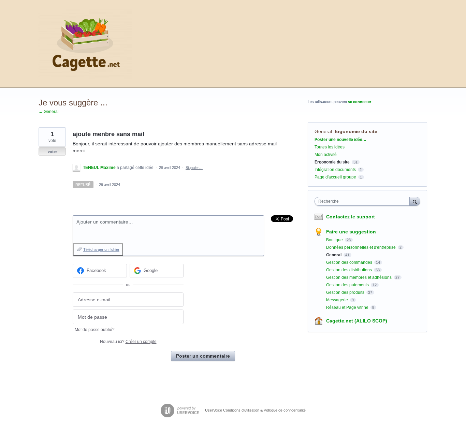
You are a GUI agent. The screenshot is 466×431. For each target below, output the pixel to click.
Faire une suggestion (351, 231)
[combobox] (364, 201)
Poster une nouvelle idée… (340, 139)
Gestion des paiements (348, 285)
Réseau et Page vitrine (347, 307)
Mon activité (326, 154)
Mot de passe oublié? (95, 329)
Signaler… (194, 168)
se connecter (359, 102)
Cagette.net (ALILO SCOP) (356, 321)
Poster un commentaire (203, 356)
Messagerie (337, 300)
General (323, 131)
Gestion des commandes (349, 262)
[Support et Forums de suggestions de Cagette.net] (85, 44)
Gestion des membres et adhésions (359, 277)
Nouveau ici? (128, 341)
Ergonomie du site (356, 131)
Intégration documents (335, 169)
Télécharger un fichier (101, 249)
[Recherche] (414, 201)
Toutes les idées (330, 147)
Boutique (335, 240)
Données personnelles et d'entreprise (361, 247)
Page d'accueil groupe (335, 177)
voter (52, 151)
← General (49, 111)
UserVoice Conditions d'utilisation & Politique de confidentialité (255, 410)
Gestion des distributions (349, 270)
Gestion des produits (345, 292)
